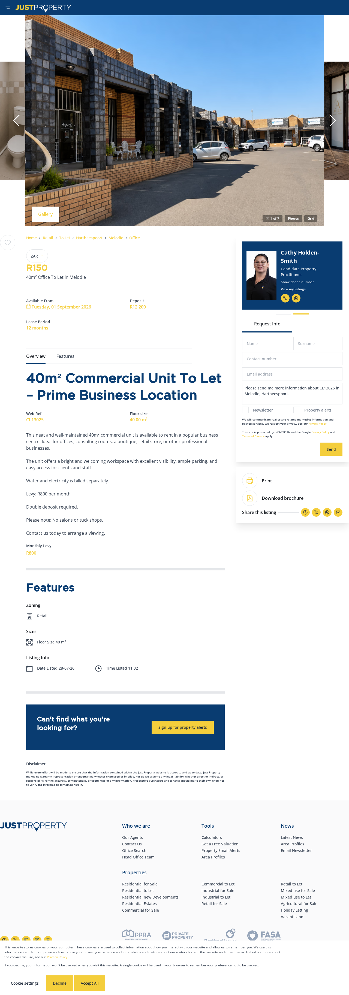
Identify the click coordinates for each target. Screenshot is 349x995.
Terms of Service (253, 436)
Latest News (292, 837)
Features (65, 356)
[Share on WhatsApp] (327, 512)
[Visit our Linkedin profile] (26, 940)
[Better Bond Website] (220, 937)
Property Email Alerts (220, 850)
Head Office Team (138, 857)
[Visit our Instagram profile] (37, 940)
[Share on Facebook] (305, 512)
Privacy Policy (317, 423)
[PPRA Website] (136, 936)
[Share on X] (316, 512)
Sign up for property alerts (182, 727)
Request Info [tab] (267, 324)
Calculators (211, 837)
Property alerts (318, 410)
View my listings (293, 289)
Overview (36, 356)
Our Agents (132, 837)
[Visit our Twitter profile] (15, 940)
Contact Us (132, 843)
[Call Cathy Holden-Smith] (285, 298)
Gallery (45, 214)
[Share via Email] (338, 512)
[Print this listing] (249, 480)
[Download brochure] (249, 498)
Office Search (134, 850)
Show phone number (297, 282)
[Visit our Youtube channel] (48, 940)
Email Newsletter (296, 850)
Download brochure (282, 498)
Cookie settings (25, 983)
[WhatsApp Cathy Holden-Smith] (296, 298)
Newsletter (263, 410)
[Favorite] (7, 242)
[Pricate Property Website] (178, 936)
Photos (293, 218)
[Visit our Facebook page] (4, 940)
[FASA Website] (264, 936)
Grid (311, 218)
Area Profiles (213, 857)
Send (331, 449)
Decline (60, 983)
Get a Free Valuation (220, 843)
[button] (16, 120)
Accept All (90, 983)
